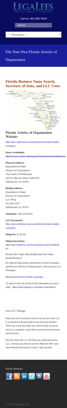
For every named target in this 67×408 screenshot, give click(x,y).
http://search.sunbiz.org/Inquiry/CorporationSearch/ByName (36, 156)
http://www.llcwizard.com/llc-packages (25, 277)
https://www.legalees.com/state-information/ (34, 287)
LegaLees (33, 8)
